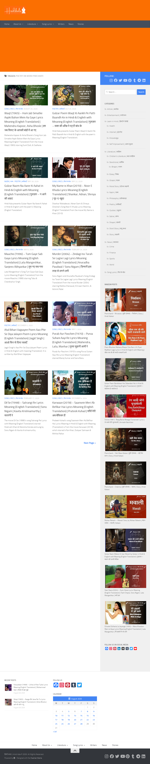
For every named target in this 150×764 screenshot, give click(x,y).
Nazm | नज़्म (8, 181)
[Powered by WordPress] (14, 758)
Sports (112, 259)
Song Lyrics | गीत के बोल (13, 109)
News (71, 24)
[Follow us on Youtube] (125, 80)
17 (56, 720)
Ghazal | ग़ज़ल (114, 180)
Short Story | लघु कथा (117, 228)
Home (6, 24)
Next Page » (90, 442)
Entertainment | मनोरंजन (116, 115)
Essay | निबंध (114, 174)
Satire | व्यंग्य (114, 216)
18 (62, 720)
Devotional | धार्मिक (116, 162)
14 (81, 716)
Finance (112, 253)
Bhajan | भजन (117, 167)
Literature (31, 24)
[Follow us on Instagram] (111, 80)
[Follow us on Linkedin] (144, 80)
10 (56, 716)
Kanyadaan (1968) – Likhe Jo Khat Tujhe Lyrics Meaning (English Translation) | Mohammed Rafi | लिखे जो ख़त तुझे (31, 687)
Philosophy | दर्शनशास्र (118, 198)
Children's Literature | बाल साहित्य (122, 156)
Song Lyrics (47, 24)
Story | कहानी (114, 234)
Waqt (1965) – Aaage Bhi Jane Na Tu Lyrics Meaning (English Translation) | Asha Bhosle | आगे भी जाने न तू (30, 702)
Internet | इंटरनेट (115, 132)
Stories (81, 24)
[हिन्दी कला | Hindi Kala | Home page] (15, 10)
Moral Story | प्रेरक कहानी (119, 186)
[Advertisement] (75, 49)
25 (62, 724)
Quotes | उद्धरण (115, 210)
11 (62, 716)
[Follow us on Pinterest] (130, 80)
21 (81, 720)
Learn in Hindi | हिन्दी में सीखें (117, 121)
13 (75, 716)
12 (69, 716)
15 (88, 716)
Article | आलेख (112, 109)
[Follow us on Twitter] (120, 80)
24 (56, 724)
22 (88, 720)
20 (75, 720)
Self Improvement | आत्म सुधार (121, 144)
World (111, 265)
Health (112, 126)
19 (69, 720)
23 (94, 720)
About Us (17, 24)
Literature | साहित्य (114, 152)
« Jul (55, 731)
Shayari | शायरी (114, 222)
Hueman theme (36, 758)
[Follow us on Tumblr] (134, 80)
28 (81, 724)
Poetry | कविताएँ (58, 109)
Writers (61, 24)
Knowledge (114, 138)
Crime (111, 247)
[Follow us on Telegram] (139, 80)
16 (94, 716)
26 (69, 724)
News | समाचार (113, 242)
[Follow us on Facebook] (115, 80)
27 (75, 724)
